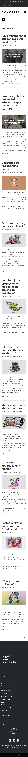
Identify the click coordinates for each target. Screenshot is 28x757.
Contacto (4, 693)
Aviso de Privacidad (6, 696)
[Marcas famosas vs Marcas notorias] (14, 422)
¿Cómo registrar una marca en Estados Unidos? (12, 526)
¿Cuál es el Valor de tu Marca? (14, 582)
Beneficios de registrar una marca (10, 166)
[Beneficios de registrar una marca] (14, 182)
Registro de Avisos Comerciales (10, 718)
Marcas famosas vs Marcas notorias (14, 407)
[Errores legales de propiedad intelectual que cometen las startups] (14, 122)
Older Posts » (22, 638)
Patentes (3, 721)
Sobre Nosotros (5, 690)
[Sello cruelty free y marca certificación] (14, 240)
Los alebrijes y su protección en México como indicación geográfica (12, 287)
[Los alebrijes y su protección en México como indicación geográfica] (14, 306)
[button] (7, 684)
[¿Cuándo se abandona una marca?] (14, 482)
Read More (5, 87)
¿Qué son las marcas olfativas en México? (12, 350)
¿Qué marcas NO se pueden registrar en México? (14, 39)
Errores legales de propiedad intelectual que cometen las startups (13, 102)
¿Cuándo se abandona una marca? (11, 465)
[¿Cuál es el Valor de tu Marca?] (14, 597)
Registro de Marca (6, 705)
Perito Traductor (5, 715)
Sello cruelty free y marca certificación (14, 225)
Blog (2, 724)
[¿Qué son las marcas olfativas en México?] (14, 367)
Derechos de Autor (6, 708)
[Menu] (25, 12)
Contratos (4, 711)
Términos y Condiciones (8, 699)
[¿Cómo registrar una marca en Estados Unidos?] (14, 542)
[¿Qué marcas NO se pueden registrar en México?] (14, 55)
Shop (2, 702)
